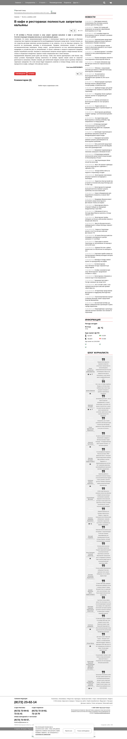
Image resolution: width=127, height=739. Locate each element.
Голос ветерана (97, 703)
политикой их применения (42, 734)
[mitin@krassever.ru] (90, 646)
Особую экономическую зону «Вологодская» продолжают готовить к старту (97, 271)
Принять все (68, 730)
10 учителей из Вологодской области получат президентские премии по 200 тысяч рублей (97, 76)
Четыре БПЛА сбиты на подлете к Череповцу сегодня (97, 171)
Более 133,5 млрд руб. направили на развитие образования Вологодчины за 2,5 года (97, 29)
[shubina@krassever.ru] (90, 486)
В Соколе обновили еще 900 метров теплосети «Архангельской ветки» (97, 63)
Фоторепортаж (102, 699)
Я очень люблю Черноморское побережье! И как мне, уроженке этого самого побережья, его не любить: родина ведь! (103, 572)
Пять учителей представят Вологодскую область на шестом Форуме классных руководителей (98, 145)
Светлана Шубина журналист (90, 482)
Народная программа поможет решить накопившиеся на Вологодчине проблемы (97, 139)
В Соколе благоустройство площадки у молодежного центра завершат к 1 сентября (98, 237)
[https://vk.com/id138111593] (90, 374)
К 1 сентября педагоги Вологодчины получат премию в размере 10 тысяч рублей (98, 35)
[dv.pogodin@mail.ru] (88, 409)
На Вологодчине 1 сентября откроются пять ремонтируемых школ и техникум (98, 53)
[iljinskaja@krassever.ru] (88, 374)
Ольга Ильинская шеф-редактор (90, 370)
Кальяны (31, 74)
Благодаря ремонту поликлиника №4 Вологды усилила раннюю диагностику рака (96, 23)
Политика (54, 699)
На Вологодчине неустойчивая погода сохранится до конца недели (97, 265)
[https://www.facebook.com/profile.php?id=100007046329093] (92, 374)
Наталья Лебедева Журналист (90, 519)
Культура (77, 699)
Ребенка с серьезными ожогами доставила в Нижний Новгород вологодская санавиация (98, 69)
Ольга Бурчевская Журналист (90, 429)
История (24, 729)
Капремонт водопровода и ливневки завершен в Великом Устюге (98, 151)
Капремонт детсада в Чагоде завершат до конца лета (96, 281)
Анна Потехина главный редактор (90, 554)
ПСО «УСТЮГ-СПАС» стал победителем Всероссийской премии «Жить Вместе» (97, 286)
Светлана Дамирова (90, 625)
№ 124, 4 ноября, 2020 (29, 17)
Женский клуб (107, 703)
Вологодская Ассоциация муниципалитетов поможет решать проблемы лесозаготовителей (98, 188)
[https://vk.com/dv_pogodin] (90, 409)
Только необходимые (83, 730)
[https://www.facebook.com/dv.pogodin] (92, 409)
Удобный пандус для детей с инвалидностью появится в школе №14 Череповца (98, 89)
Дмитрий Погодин (90, 405)
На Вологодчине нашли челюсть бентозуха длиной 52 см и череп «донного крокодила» (98, 47)
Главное (16, 17)
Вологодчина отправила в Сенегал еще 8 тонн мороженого (98, 277)
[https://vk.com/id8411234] (91, 523)
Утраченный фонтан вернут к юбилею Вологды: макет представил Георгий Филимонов (99, 298)
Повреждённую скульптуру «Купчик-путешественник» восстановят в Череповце (98, 310)
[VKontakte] (48, 88)
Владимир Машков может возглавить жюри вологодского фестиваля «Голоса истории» (98, 200)
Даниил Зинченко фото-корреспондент (90, 592)
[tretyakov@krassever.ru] (90, 446)
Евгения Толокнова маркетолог (90, 576)
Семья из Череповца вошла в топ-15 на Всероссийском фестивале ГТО (96, 231)
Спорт (94, 699)
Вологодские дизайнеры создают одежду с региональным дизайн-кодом (98, 113)
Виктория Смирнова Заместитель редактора (90, 609)
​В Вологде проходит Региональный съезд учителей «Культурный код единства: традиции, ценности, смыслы (97, 126)
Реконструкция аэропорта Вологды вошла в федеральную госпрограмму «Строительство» (98, 83)
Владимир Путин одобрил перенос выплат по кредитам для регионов (98, 95)
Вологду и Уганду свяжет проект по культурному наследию (98, 260)
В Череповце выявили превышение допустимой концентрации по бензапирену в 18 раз (98, 156)
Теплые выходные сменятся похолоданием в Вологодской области (99, 58)
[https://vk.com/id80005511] (91, 688)
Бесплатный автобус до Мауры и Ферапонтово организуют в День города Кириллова (98, 304)
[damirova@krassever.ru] (90, 629)
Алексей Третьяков (90, 443)
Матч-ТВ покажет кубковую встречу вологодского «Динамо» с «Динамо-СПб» (98, 166)
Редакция (31, 729)
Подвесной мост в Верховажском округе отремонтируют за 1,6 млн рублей (98, 107)
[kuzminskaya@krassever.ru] (89, 688)
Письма (109, 701)
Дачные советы (86, 703)
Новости (90, 17)
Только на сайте (81, 701)
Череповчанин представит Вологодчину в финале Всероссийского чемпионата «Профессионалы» (98, 41)
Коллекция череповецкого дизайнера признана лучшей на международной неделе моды (98, 133)
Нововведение (20, 74)
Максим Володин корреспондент (90, 460)
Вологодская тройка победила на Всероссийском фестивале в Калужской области (98, 219)
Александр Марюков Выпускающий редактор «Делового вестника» (90, 665)
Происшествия (86, 699)
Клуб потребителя (93, 701)
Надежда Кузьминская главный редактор (90, 683)
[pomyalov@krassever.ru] (90, 393)
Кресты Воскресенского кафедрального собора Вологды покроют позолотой (98, 225)
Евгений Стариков (90, 537)
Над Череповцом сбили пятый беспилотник (97, 161)
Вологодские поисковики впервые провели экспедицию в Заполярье (98, 176)
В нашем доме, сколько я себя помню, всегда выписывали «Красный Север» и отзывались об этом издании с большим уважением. (103, 658)
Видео (110, 699)
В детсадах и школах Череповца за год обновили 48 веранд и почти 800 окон (98, 243)
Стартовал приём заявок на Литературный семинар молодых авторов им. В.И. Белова (99, 255)
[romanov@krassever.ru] (90, 464)
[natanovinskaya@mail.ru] (89, 523)
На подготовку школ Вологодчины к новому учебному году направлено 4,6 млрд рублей (97, 119)
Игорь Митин (90, 643)
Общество (70, 699)
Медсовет (103, 701)
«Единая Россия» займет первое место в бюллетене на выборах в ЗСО (98, 249)
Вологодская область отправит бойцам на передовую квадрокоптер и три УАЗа (96, 207)
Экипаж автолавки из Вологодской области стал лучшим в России (97, 101)
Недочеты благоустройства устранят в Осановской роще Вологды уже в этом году (99, 182)
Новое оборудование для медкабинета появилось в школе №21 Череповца (98, 194)
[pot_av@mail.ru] (90, 558)
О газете (17, 729)
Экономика (62, 699)
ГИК (112, 725)
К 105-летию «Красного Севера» (64, 701)
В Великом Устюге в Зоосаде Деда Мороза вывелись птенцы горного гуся (98, 213)
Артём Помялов (90, 390)
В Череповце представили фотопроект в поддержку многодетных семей (98, 292)
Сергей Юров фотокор (90, 498)
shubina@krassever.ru (21, 722)
